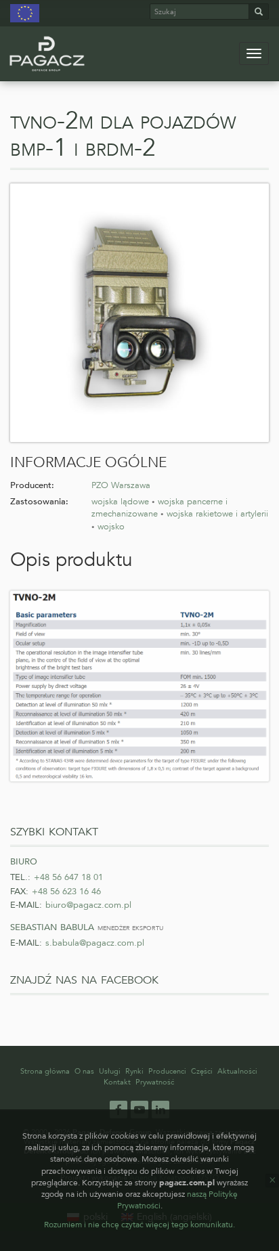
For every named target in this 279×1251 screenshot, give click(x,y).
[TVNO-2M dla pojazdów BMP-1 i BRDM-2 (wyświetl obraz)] (139, 312)
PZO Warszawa (120, 485)
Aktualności (237, 1071)
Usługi (110, 1071)
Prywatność (154, 1082)
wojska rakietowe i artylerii (217, 514)
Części (202, 1071)
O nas (84, 1071)
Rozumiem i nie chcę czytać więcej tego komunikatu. (139, 1224)
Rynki (134, 1071)
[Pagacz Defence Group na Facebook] (118, 1109)
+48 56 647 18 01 (68, 877)
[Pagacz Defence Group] (47, 53)
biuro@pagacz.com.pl (88, 905)
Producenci (167, 1071)
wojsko (111, 527)
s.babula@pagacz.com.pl (94, 943)
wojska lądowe (120, 502)
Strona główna (45, 1071)
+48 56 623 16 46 (66, 891)
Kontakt (117, 1082)
